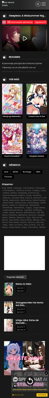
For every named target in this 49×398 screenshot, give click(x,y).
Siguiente (40, 22)
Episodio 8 (21, 309)
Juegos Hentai (39, 207)
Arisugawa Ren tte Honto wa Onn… (29, 304)
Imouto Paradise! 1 (12, 156)
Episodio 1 (20, 291)
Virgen (24, 227)
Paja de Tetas (26, 220)
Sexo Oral (40, 222)
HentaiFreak (7, 207)
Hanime (28, 198)
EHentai (14, 193)
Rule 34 (23, 222)
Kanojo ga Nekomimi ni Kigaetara (17, 116)
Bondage (27, 171)
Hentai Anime (25, 200)
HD (45, 198)
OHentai (12, 217)
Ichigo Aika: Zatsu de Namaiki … (27, 321)
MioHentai (13, 215)
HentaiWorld (19, 207)
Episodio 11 (21, 327)
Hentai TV (13, 205)
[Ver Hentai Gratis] (9, 3)
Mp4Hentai (22, 215)
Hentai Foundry (39, 200)
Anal (6, 171)
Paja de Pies (14, 220)
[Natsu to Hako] (8, 289)
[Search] (38, 4)
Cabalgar (17, 188)
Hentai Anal (14, 200)
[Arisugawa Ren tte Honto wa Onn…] (8, 307)
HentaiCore (23, 205)
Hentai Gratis (8, 203)
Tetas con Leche (15, 225)
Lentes (5, 212)
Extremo (21, 195)
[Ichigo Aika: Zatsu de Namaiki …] (8, 325)
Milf (38, 212)
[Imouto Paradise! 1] (12, 138)
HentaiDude (34, 205)
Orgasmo (21, 217)
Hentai (5, 200)
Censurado (40, 188)
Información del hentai (21, 22)
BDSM (15, 171)
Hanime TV (37, 198)
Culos (43, 190)
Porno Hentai (14, 222)
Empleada (22, 193)
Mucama (32, 215)
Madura (19, 212)
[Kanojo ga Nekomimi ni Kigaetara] (12, 98)
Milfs (38, 171)
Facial (28, 195)
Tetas (5, 225)
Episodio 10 (21, 330)
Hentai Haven (20, 203)
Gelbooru (6, 198)
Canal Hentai (28, 188)
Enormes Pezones (10, 195)
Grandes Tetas (18, 198)
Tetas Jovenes (30, 225)
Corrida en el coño (23, 190)
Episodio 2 (21, 288)
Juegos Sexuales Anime (13, 210)
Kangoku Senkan (36, 156)
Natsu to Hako (23, 284)
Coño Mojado (8, 190)
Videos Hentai (14, 227)
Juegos (28, 207)
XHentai (42, 227)
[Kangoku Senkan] (37, 138)
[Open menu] (44, 3)
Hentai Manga (33, 203)
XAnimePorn (33, 227)
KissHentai (37, 210)
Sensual (31, 222)
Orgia (28, 217)
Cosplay (35, 190)
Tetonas (8, 176)
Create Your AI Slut (36, 116)
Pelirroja (36, 220)
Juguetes (28, 210)
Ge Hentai (37, 195)
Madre (12, 212)
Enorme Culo (33, 193)
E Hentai (6, 193)
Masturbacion (30, 212)
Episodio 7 (21, 312)
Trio (38, 225)
